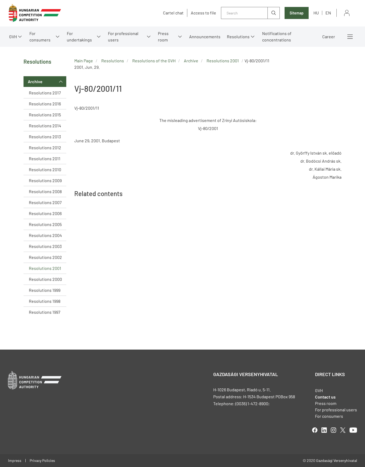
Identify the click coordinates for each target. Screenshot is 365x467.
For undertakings (79, 36)
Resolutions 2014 (45, 125)
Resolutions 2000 (45, 279)
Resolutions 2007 (45, 202)
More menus (350, 37)
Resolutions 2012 (45, 147)
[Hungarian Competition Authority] (34, 13)
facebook (314, 430)
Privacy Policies (42, 460)
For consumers (329, 416)
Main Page (83, 60)
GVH (13, 36)
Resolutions (238, 36)
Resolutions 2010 (45, 169)
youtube (353, 430)
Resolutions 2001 (45, 268)
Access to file (203, 13)
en (328, 12)
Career (328, 36)
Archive (35, 81)
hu (316, 12)
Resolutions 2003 (45, 246)
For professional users (123, 36)
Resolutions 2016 (45, 103)
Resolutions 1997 (44, 312)
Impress (14, 460)
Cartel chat (173, 13)
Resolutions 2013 (45, 136)
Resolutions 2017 (45, 92)
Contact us (325, 396)
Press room (163, 36)
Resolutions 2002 (45, 257)
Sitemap (297, 13)
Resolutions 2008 (45, 191)
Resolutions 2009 (45, 180)
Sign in (346, 13)
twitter (342, 430)
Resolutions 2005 (45, 224)
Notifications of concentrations (277, 36)
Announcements (204, 36)
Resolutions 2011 (44, 158)
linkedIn (324, 430)
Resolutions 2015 (45, 114)
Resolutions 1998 (44, 301)
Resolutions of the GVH (154, 60)
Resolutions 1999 (44, 290)
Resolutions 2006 (45, 213)
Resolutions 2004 (45, 235)
